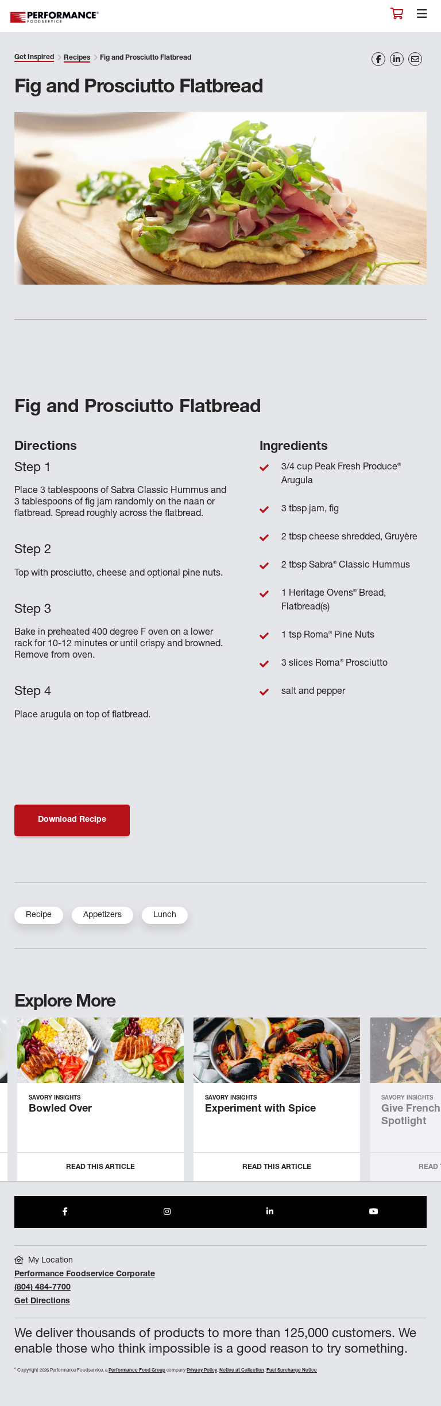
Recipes (77, 58)
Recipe (39, 915)
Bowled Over (60, 1109)
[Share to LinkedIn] (270, 1212)
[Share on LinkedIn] (397, 59)
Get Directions (42, 1302)
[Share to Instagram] (167, 1212)
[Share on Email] (415, 59)
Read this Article (100, 1167)
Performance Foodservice (55, 17)
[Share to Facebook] (65, 1212)
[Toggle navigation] (422, 17)
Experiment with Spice (260, 1109)
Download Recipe (72, 820)
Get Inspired (34, 57)
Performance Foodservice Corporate (84, 1275)
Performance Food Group (137, 1370)
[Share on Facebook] (378, 59)
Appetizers (102, 915)
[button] (419, 1103)
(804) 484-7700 (42, 1288)
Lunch (164, 915)
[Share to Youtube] (374, 1212)
